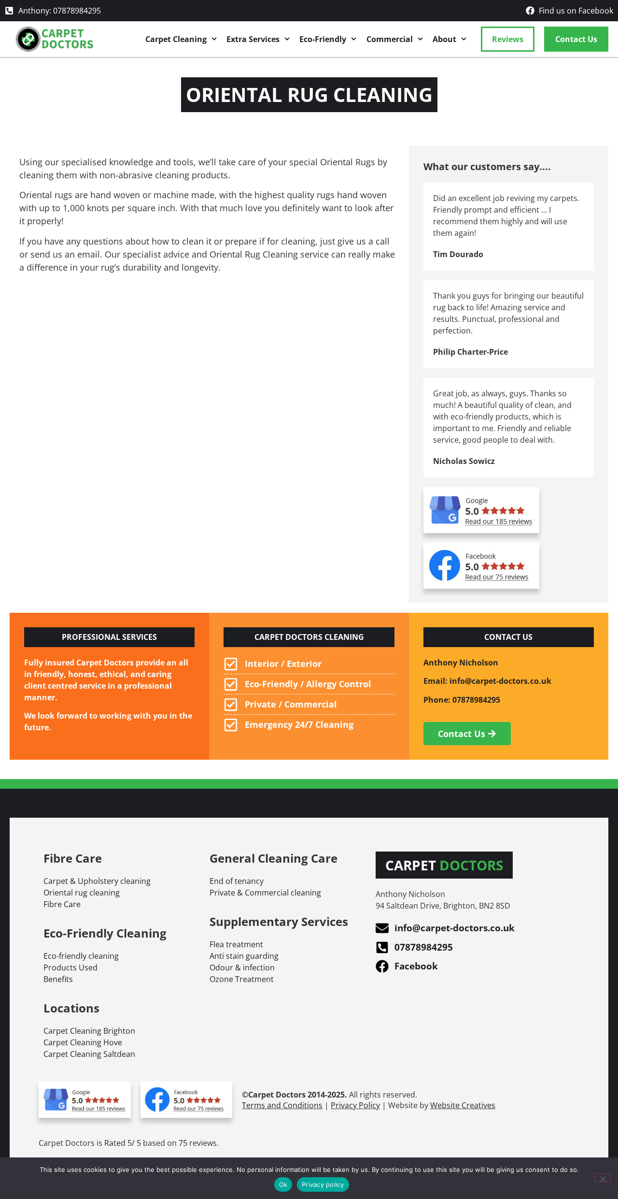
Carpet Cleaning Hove (82, 1042)
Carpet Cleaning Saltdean (89, 1054)
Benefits (58, 979)
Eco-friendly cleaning (81, 956)
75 (183, 1143)
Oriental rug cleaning (81, 892)
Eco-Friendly (322, 39)
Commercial (389, 39)
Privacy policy (323, 1184)
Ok (283, 1184)
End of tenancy (237, 881)
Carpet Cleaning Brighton (89, 1031)
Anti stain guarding (244, 956)
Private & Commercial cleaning (265, 892)
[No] (602, 1177)
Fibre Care (62, 904)
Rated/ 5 (122, 1143)
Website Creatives (462, 1105)
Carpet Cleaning (176, 39)
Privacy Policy (355, 1105)
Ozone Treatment (242, 979)
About (444, 39)
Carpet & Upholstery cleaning (97, 881)
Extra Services (253, 39)
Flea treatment (236, 944)
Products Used (70, 967)
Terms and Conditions (282, 1105)
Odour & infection (242, 967)
